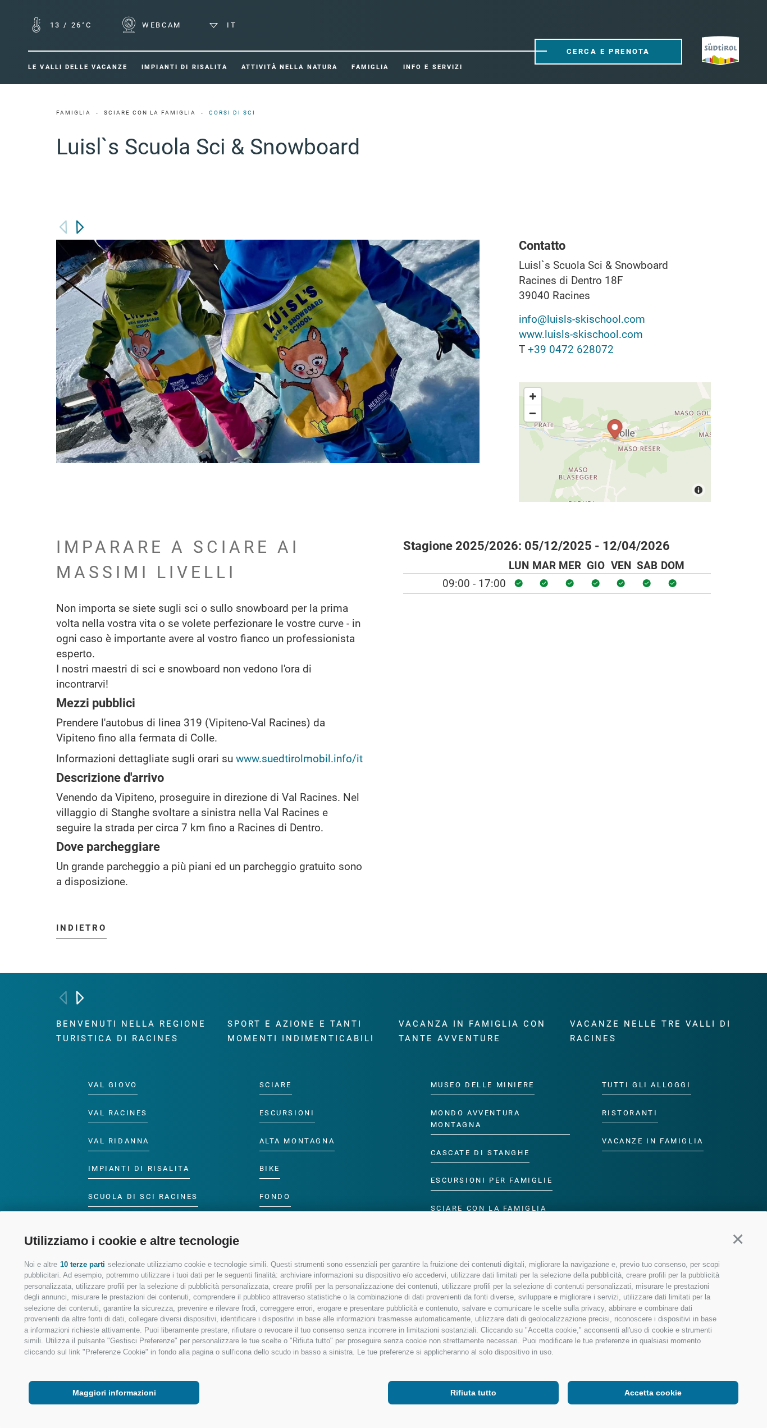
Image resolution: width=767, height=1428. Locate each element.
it (229, 25)
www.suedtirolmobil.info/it (299, 758)
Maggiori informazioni (114, 1392)
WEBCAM (160, 25)
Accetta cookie (653, 1392)
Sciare (276, 1085)
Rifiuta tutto (473, 1392)
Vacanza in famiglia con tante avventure (472, 1031)
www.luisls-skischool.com (581, 334)
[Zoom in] (532, 396)
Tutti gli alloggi (646, 1085)
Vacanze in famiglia (653, 1141)
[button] (737, 1239)
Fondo (275, 1197)
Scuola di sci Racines (143, 1197)
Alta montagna (297, 1141)
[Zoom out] (532, 413)
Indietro (81, 928)
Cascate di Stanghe (480, 1152)
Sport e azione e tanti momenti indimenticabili (301, 1031)
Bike (269, 1169)
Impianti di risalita (139, 1169)
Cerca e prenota (608, 51)
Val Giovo (113, 1085)
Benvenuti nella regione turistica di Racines (131, 1031)
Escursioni (287, 1113)
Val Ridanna (119, 1141)
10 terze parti (82, 1264)
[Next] (80, 227)
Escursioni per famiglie (492, 1181)
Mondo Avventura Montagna (476, 1119)
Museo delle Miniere (483, 1085)
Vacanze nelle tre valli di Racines (650, 1031)
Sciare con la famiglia (489, 1209)
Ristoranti (630, 1113)
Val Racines (118, 1113)
